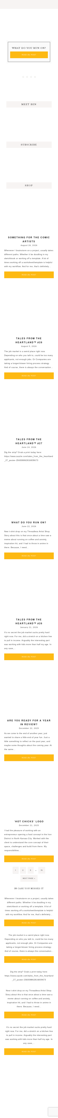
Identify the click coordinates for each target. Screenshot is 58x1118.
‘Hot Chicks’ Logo (29, 821)
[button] (29, 4)
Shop (29, 185)
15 (42, 870)
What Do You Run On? (29, 48)
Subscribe (29, 144)
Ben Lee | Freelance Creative (29, 17)
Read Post (29, 55)
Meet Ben (29, 104)
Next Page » (29, 878)
